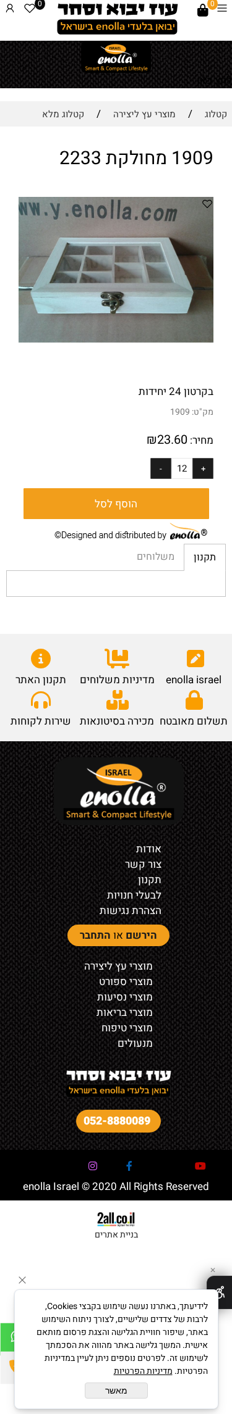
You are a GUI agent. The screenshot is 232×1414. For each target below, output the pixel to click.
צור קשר (143, 864)
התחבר (95, 935)
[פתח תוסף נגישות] (219, 1292)
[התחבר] (10, 10)
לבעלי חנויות (134, 895)
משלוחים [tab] (155, 556)
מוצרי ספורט (126, 981)
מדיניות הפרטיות (143, 1371)
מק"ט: (202, 411)
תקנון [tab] (205, 557)
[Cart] (202, 10)
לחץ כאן (214, 80)
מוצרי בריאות (125, 1012)
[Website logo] (117, 18)
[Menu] (222, 10)
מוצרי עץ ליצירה (118, 966)
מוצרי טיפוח (127, 1028)
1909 (180, 411)
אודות (148, 849)
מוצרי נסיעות (125, 997)
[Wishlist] (30, 10)
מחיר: (200, 440)
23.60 (172, 440)
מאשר (116, 1390)
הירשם (141, 935)
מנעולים (135, 1043)
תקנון (149, 880)
